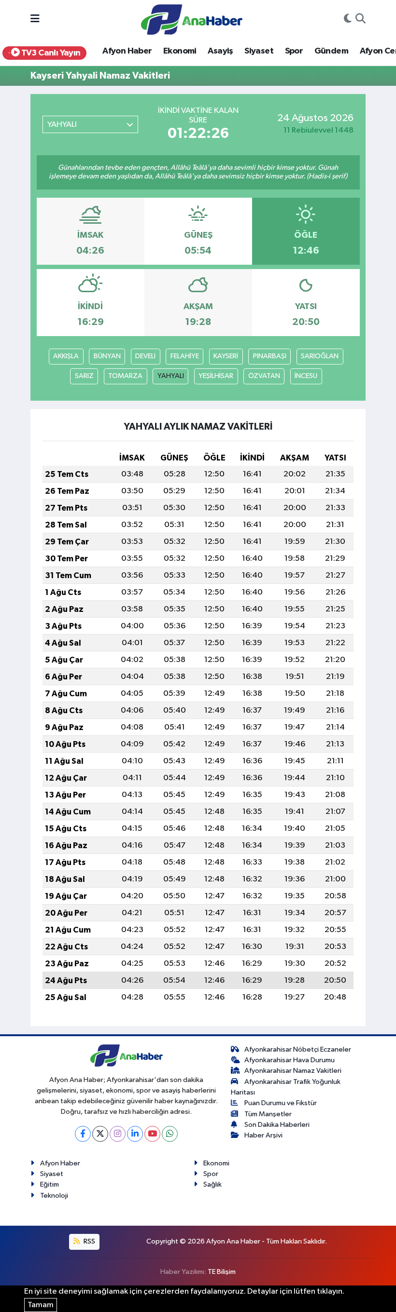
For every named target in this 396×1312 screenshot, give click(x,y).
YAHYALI (170, 375)
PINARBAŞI (269, 356)
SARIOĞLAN (320, 356)
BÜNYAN (107, 356)
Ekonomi (180, 51)
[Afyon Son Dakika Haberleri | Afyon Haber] (191, 19)
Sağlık (212, 1184)
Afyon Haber (127, 51)
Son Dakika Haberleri (277, 1124)
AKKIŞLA (66, 356)
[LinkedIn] (135, 1134)
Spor (294, 51)
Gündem (331, 51)
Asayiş (220, 51)
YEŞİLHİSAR (215, 375)
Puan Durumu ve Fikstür (280, 1103)
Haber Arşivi (263, 1135)
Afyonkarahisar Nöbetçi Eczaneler (297, 1049)
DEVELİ (145, 356)
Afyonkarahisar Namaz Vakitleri (292, 1070)
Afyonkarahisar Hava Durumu (289, 1060)
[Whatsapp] (170, 1134)
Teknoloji (54, 1195)
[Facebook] (83, 1134)
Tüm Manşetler (268, 1114)
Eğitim (49, 1184)
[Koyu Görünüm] (348, 20)
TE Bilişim (222, 1271)
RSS (88, 1241)
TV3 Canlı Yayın (49, 53)
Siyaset (258, 51)
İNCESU (306, 375)
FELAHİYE (184, 356)
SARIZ (84, 375)
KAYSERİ (225, 356)
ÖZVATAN (264, 375)
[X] (100, 1134)
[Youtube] (152, 1134)
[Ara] (360, 20)
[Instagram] (118, 1134)
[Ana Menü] (35, 19)
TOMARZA (125, 375)
